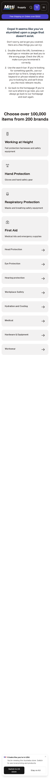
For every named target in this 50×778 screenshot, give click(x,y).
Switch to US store (14, 770)
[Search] (31, 7)
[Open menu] (44, 7)
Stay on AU (36, 770)
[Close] (45, 756)
